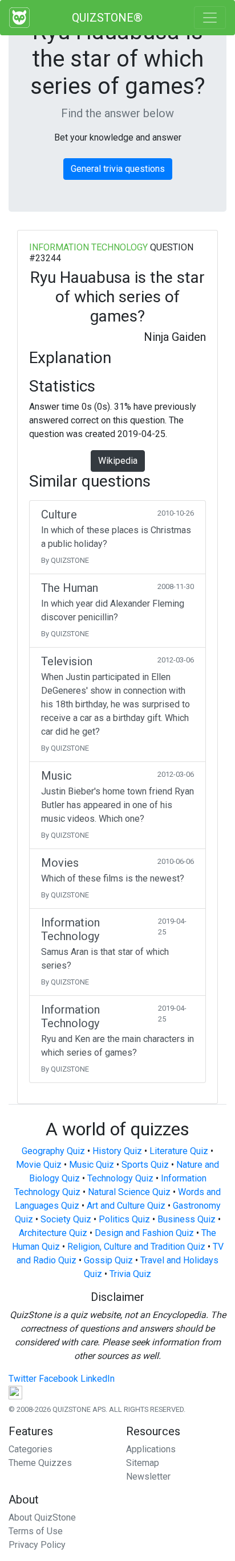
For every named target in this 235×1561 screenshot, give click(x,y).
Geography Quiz (53, 1151)
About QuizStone (42, 1517)
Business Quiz (186, 1219)
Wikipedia (117, 460)
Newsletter (148, 1476)
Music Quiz (91, 1164)
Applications (151, 1449)
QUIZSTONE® (107, 17)
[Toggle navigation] (210, 17)
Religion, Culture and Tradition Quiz (136, 1246)
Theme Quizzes (40, 1462)
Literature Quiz (178, 1151)
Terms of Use (36, 1531)
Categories (30, 1449)
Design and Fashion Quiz (144, 1233)
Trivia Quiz (130, 1273)
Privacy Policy (37, 1544)
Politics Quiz (124, 1219)
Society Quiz (65, 1219)
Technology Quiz (120, 1178)
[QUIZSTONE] (19, 18)
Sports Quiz (145, 1164)
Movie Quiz (39, 1164)
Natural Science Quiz (129, 1192)
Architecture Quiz (53, 1233)
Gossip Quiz (108, 1260)
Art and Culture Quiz (126, 1205)
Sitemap (142, 1462)
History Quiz (117, 1151)
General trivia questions (118, 168)
